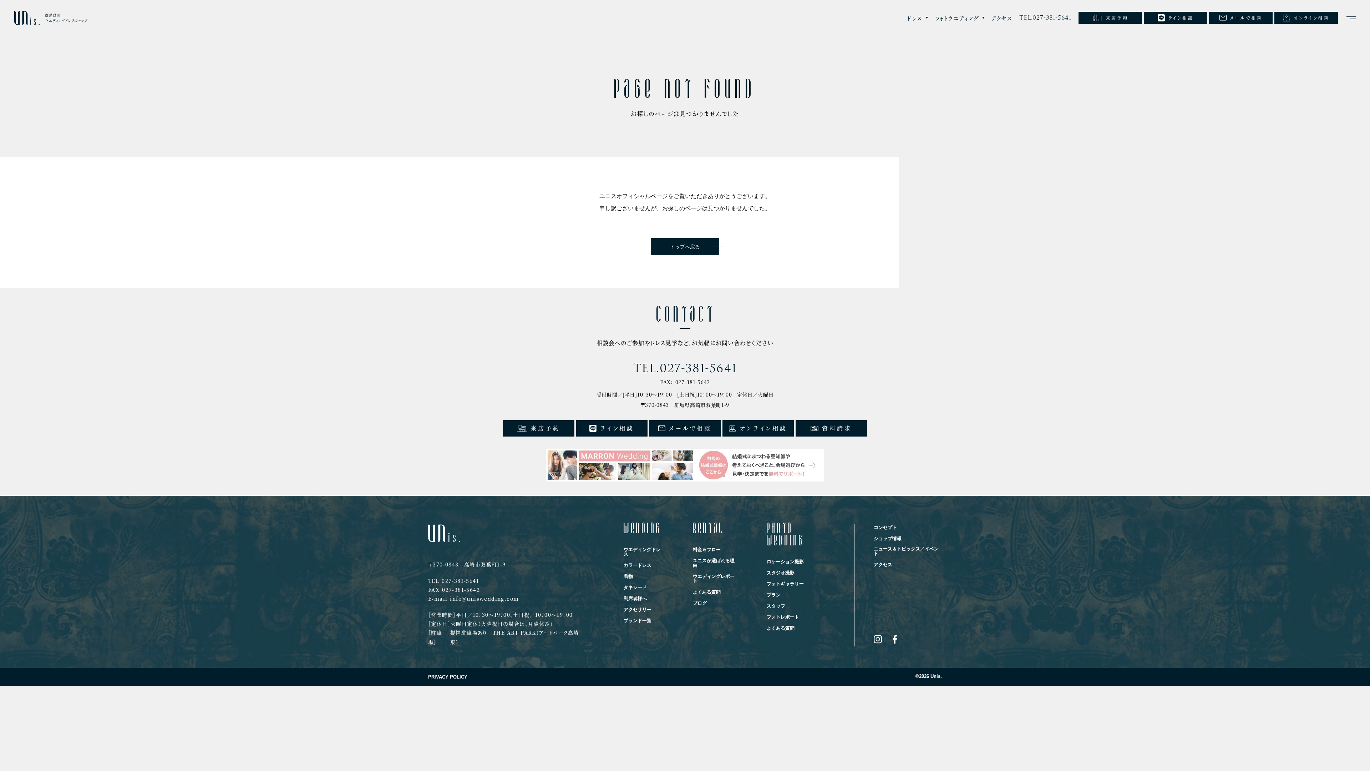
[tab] (917, 18)
